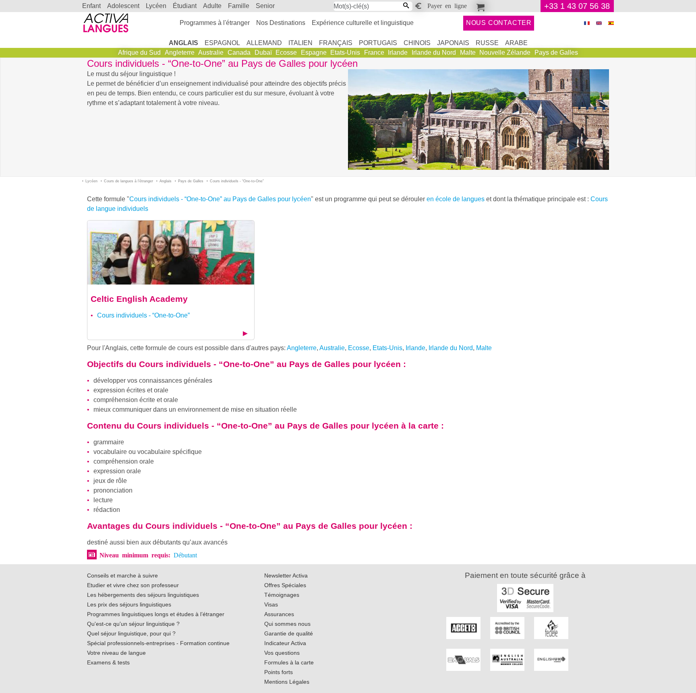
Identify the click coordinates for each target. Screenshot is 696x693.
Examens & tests (108, 662)
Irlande (398, 52)
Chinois (417, 42)
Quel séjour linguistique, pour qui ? (131, 633)
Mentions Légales (286, 682)
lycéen (156, 5)
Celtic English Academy (139, 298)
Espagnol (222, 42)
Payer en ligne (447, 5)
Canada (239, 52)
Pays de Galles (556, 52)
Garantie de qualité (288, 633)
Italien (300, 42)
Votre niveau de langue (116, 653)
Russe (487, 42)
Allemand (264, 42)
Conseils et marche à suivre (122, 575)
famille (238, 5)
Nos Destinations (280, 22)
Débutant (185, 554)
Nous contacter (499, 22)
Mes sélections (479, 6)
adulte (212, 5)
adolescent (123, 5)
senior (265, 5)
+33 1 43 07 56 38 (577, 6)
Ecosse (286, 52)
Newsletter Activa (286, 575)
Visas (271, 604)
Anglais (183, 42)
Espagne (314, 52)
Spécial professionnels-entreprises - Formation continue (158, 643)
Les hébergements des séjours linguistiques (143, 595)
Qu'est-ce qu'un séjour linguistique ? (133, 624)
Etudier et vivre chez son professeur (133, 585)
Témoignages (281, 595)
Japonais (453, 42)
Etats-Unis (345, 52)
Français (335, 42)
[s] (611, 23)
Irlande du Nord (434, 52)
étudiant (185, 5)
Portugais (378, 42)
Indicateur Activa (285, 643)
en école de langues (456, 199)
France (374, 52)
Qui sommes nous (287, 624)
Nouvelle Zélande (504, 52)
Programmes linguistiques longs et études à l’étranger (155, 614)
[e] (599, 23)
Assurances (279, 614)
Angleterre (180, 52)
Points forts (278, 672)
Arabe (516, 42)
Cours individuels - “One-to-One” (143, 315)
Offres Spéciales (285, 585)
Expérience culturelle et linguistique (363, 22)
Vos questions (282, 653)
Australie (211, 52)
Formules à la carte (289, 662)
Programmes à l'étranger (215, 22)
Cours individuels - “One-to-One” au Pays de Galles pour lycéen (220, 199)
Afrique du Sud (139, 52)
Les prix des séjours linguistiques (129, 604)
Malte (468, 52)
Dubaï (263, 52)
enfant (91, 5)
